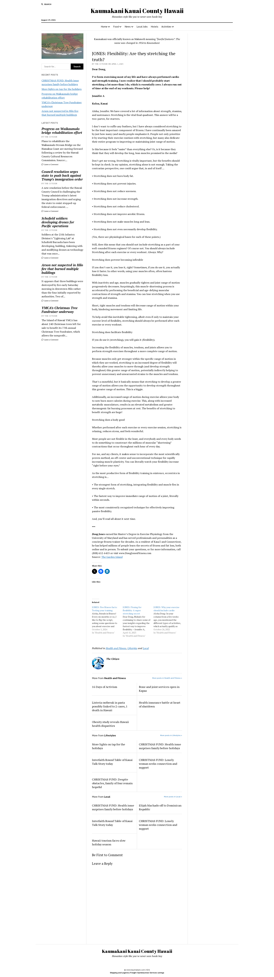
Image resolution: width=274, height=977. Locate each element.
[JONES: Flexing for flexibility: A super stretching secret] (138, 621)
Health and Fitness (116, 648)
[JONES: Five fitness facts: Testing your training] (107, 620)
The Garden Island (112, 557)
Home (104, 26)
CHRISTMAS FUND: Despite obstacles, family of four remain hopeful (112, 783)
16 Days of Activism (104, 687)
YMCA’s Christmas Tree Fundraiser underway (60, 310)
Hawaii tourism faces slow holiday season (108, 842)
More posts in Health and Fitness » (167, 678)
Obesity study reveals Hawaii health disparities (110, 724)
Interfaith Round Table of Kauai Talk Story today (112, 762)
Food (116, 26)
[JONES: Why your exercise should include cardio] (168, 620)
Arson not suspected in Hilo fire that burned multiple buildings (62, 268)
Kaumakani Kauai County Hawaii (137, 11)
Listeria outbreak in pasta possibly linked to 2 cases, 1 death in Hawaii (109, 706)
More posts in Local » (173, 796)
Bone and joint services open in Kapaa (159, 689)
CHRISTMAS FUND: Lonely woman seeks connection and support (158, 763)
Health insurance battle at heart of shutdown (159, 704)
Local (146, 648)
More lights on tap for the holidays (62, 89)
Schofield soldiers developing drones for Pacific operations (58, 222)
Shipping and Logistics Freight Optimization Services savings (137, 972)
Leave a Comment (51, 164)
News (128, 26)
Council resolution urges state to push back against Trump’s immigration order (62, 175)
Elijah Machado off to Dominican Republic (160, 807)
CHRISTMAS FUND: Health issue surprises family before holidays (160, 746)
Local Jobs (142, 26)
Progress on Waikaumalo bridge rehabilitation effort (62, 130)
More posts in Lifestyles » (171, 735)
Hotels (154, 26)
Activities (166, 26)
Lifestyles (132, 648)
